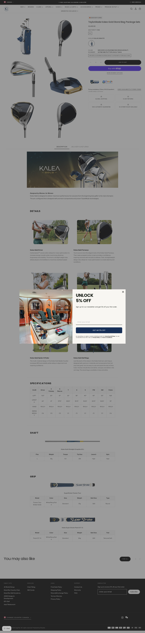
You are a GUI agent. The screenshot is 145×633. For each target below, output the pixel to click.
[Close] (123, 291)
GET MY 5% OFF (99, 330)
